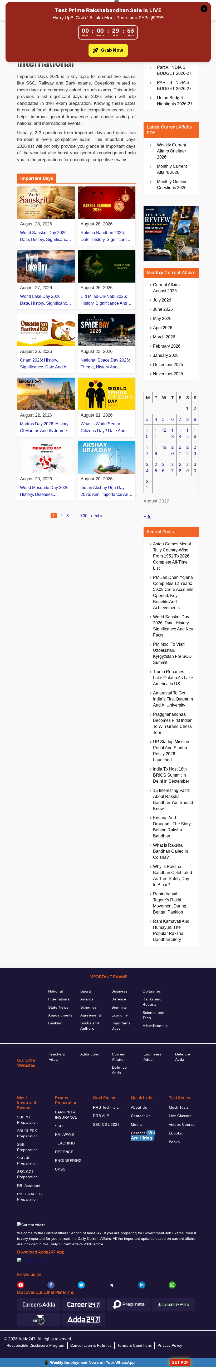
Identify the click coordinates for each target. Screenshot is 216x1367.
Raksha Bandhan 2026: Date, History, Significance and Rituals (105, 236)
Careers (143, 1135)
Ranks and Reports (152, 1001)
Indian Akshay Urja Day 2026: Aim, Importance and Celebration (106, 491)
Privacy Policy (170, 1345)
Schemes (88, 1007)
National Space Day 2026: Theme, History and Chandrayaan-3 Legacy (105, 364)
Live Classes (180, 1116)
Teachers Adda (57, 1057)
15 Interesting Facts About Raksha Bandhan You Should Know (173, 799)
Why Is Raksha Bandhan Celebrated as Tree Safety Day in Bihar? (172, 875)
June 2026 (163, 309)
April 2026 (162, 327)
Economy (119, 1015)
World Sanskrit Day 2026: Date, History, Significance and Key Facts (44, 236)
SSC (59, 1126)
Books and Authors (89, 1025)
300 (83, 516)
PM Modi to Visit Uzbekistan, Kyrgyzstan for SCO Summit (172, 653)
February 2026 (166, 346)
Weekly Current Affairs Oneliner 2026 (171, 151)
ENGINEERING (68, 1160)
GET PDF (180, 1362)
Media (136, 1124)
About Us (139, 1107)
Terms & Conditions (134, 1345)
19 (164, 447)
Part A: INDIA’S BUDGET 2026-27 (174, 70)
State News (58, 1007)
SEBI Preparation (27, 1147)
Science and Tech (153, 1015)
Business (119, 991)
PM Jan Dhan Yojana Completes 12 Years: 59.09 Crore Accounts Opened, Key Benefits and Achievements (173, 592)
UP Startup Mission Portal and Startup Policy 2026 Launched (171, 750)
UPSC (60, 1169)
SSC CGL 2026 (106, 1124)
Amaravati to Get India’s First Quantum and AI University (173, 699)
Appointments (60, 1015)
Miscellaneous (155, 1026)
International (59, 999)
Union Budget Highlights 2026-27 (175, 101)
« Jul (148, 517)
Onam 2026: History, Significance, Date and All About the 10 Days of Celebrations (44, 364)
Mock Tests (179, 1107)
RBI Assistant (28, 1185)
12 (164, 430)
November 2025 (168, 374)
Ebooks (175, 1133)
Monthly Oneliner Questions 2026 (173, 184)
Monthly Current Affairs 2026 (172, 169)
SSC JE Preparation (27, 1160)
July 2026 (162, 300)
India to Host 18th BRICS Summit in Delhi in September (171, 775)
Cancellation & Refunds (91, 1345)
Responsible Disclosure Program (36, 1345)
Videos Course (182, 1124)
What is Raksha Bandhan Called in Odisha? (170, 851)
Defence (118, 999)
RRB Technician (107, 1107)
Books (174, 1142)
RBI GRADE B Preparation (29, 1196)
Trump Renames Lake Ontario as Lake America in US (173, 677)
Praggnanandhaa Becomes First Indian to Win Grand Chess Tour (173, 723)
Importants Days (120, 1025)
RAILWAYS (64, 1134)
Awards (87, 999)
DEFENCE (64, 1152)
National (55, 991)
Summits (119, 1007)
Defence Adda (119, 1070)
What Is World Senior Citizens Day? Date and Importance (103, 428)
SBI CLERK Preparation (27, 1133)
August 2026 (166, 288)
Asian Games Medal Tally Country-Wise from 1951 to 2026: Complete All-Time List (172, 556)
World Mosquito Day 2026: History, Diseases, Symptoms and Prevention (45, 491)
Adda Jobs (89, 1054)
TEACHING (65, 1143)
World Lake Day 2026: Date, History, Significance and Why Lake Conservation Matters (44, 300)
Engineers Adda (152, 1057)
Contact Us (140, 1116)
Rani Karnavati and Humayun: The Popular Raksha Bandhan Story (171, 930)
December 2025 (168, 364)
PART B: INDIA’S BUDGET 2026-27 (174, 85)
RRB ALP (101, 1116)
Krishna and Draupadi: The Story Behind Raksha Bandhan (172, 827)
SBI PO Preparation (27, 1119)
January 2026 (166, 355)
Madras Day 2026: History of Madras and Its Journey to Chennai (44, 428)
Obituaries (152, 991)
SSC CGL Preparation (27, 1174)
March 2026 (164, 337)
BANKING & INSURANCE (66, 1114)
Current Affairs (118, 1057)
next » (96, 516)
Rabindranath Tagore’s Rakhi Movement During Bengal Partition (169, 903)
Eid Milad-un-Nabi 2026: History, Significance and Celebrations (104, 300)
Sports (86, 991)
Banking (55, 1023)
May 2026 (162, 318)
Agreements (91, 1015)
